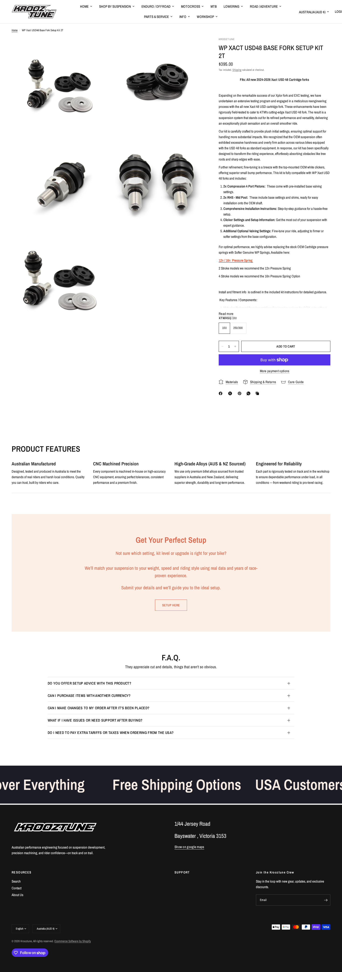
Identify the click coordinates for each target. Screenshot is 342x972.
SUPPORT (182, 872)
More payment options (274, 371)
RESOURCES (22, 872)
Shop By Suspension (115, 6)
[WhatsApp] (249, 393)
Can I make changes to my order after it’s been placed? (98, 707)
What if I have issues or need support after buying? (95, 720)
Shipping (236, 70)
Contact (16, 888)
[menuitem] (86, 6)
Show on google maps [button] (189, 847)
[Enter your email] (325, 900)
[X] (231, 393)
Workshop (205, 16)
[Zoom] (98, 47)
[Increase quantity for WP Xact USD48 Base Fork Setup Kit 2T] (235, 346)
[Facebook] (221, 393)
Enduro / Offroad (156, 6)
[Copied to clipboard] (258, 393)
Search (16, 881)
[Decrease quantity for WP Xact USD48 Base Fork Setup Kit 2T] (222, 346)
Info (182, 16)
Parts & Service (156, 16)
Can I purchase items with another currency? (89, 695)
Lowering (231, 6)
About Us (17, 894)
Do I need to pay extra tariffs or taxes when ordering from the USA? (111, 732)
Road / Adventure (264, 6)
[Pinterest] (240, 393)
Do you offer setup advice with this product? (89, 683)
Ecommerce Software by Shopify (72, 941)
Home (84, 6)
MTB (214, 6)
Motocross (190, 6)
